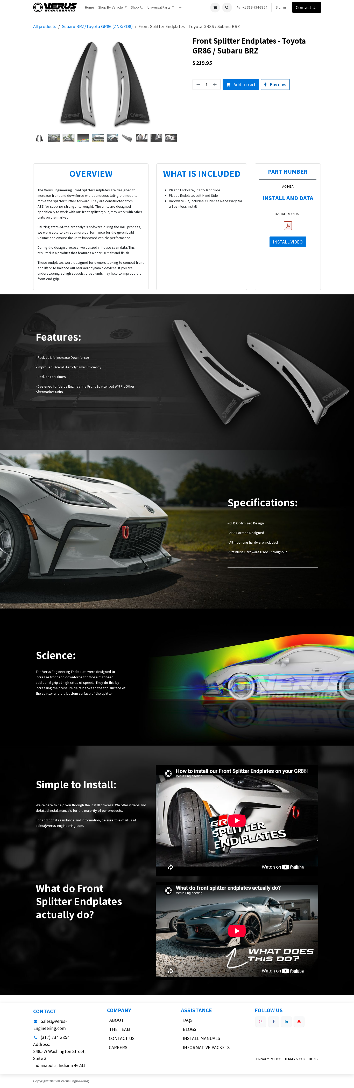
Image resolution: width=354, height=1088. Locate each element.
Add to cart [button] (244, 84)
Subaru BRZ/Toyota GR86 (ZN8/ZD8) (97, 26)
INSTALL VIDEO (288, 242)
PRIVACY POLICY (268, 1059)
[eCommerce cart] (215, 7)
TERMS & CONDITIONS (301, 1059)
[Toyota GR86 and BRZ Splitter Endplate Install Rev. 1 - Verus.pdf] (288, 226)
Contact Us (306, 7)
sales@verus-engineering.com (59, 825)
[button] (227, 7)
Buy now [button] (277, 84)
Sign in (281, 7)
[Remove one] (198, 84)
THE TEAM (119, 1029)
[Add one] (215, 84)
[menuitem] (89, 7)
